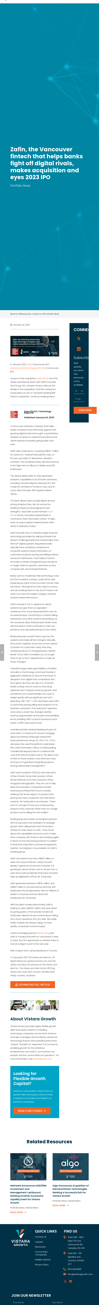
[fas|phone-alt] (66, 1269)
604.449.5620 (74, 1269)
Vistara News (31, 1200)
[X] (79, 339)
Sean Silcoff (42, 378)
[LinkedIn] (79, 349)
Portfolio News (20, 186)
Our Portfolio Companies (41, 1253)
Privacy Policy (42, 1264)
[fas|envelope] (66, 1274)
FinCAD (42, 368)
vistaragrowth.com (42, 1058)
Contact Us (40, 1236)
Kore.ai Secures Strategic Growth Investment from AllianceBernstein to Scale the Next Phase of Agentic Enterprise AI (70, 1192)
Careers (39, 1241)
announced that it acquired (24, 368)
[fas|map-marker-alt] (66, 1237)
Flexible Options (43, 1259)
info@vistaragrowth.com (80, 1274)
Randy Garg (43, 933)
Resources (40, 1246)
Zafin (29, 364)
